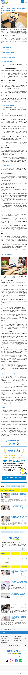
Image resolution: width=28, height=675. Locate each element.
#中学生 (8, 486)
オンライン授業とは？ (7, 47)
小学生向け (7, 558)
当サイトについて (4, 667)
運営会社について (4, 668)
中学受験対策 (4, 642)
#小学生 (18, 486)
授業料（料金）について (14, 645)
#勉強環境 (13, 486)
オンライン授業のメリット (8, 52)
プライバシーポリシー (19, 667)
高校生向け (7, 562)
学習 (3, 6)
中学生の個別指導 (18, 636)
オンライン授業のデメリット (8, 55)
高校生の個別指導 (5, 636)
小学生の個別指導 (5, 640)
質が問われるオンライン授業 (8, 57)
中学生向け (20, 558)
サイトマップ (11, 667)
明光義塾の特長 (17, 640)
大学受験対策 (4, 638)
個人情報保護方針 (12, 668)
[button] (26, 2)
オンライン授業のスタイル (8, 50)
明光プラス (6, 629)
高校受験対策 (17, 638)
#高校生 (23, 486)
